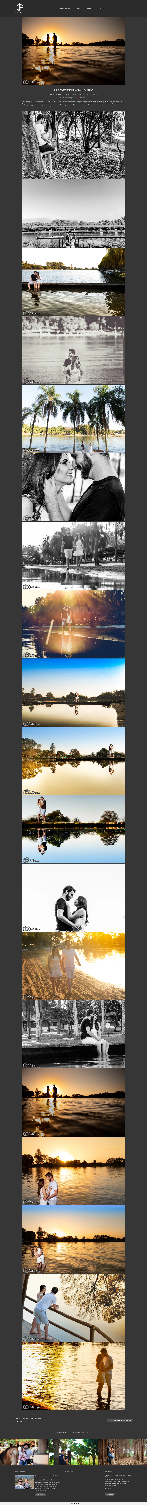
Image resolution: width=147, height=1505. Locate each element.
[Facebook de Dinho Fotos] (105, 1488)
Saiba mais (40, 1494)
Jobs (78, 8)
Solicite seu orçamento (119, 1420)
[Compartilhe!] (73, 176)
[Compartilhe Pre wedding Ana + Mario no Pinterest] (21, 1421)
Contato (101, 8)
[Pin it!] (80, 176)
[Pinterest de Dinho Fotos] (110, 1488)
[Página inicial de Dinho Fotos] (21, 8)
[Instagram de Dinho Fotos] (107, 1488)
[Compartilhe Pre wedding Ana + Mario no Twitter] (17, 1421)
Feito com (73, 1503)
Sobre (89, 8)
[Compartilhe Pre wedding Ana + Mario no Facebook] (14, 1421)
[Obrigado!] (67, 176)
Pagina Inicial (64, 8)
